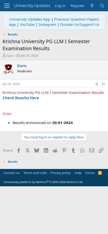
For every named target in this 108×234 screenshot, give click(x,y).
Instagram (47, 24)
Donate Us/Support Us (79, 24)
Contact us (12, 172)
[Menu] (7, 6)
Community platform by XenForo (43, 182)
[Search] (102, 5)
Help (78, 172)
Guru (10, 55)
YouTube (27, 24)
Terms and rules (35, 172)
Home (89, 172)
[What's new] (92, 5)
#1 (103, 84)
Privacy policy (60, 172)
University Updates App (29, 19)
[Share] (96, 84)
